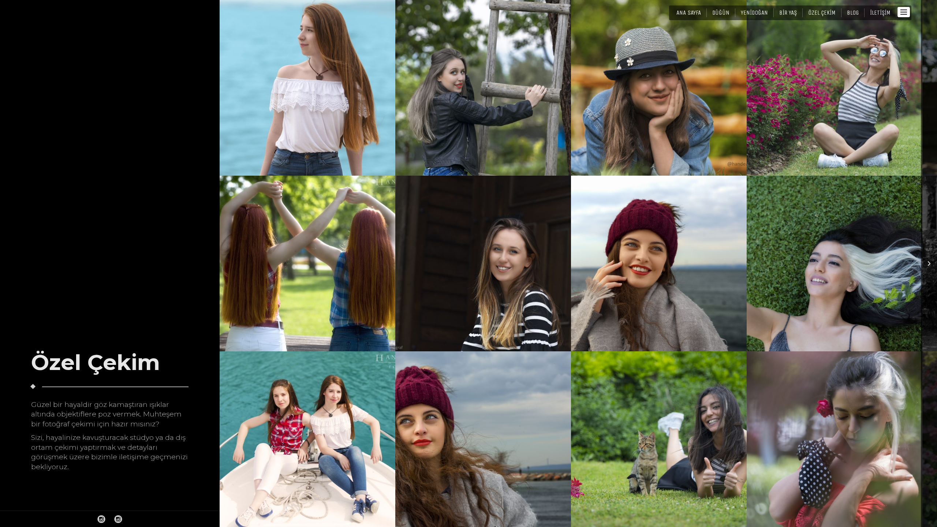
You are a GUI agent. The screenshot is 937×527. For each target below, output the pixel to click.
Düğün (720, 12)
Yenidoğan (754, 12)
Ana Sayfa (688, 12)
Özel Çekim (822, 12)
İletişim (880, 12)
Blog (853, 12)
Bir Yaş (788, 12)
